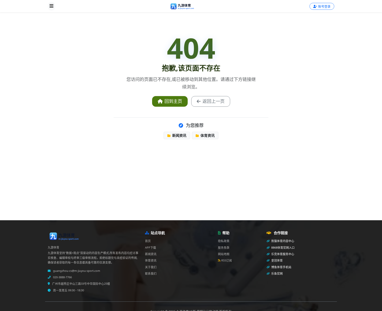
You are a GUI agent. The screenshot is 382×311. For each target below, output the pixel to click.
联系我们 (151, 273)
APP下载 (150, 247)
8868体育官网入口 (283, 247)
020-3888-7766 (62, 277)
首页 (148, 241)
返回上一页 (213, 101)
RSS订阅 (226, 260)
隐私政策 (223, 241)
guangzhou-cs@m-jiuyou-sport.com (76, 271)
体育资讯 (207, 135)
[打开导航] (51, 6)
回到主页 (173, 101)
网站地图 (223, 254)
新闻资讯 (178, 135)
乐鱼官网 (277, 273)
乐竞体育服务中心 (282, 254)
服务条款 (223, 247)
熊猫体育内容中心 (282, 241)
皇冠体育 (277, 260)
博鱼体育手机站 (281, 267)
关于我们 (151, 267)
